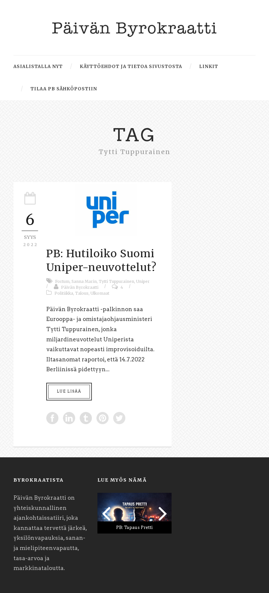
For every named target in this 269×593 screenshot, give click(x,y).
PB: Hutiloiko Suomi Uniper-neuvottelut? (101, 260)
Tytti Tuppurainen (116, 281)
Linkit (208, 66)
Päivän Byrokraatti (79, 287)
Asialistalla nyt (38, 66)
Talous (82, 293)
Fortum (62, 281)
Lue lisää (69, 391)
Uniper (143, 281)
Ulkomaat (100, 293)
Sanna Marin (84, 281)
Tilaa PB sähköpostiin (64, 89)
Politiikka (63, 293)
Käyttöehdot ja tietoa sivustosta (131, 66)
